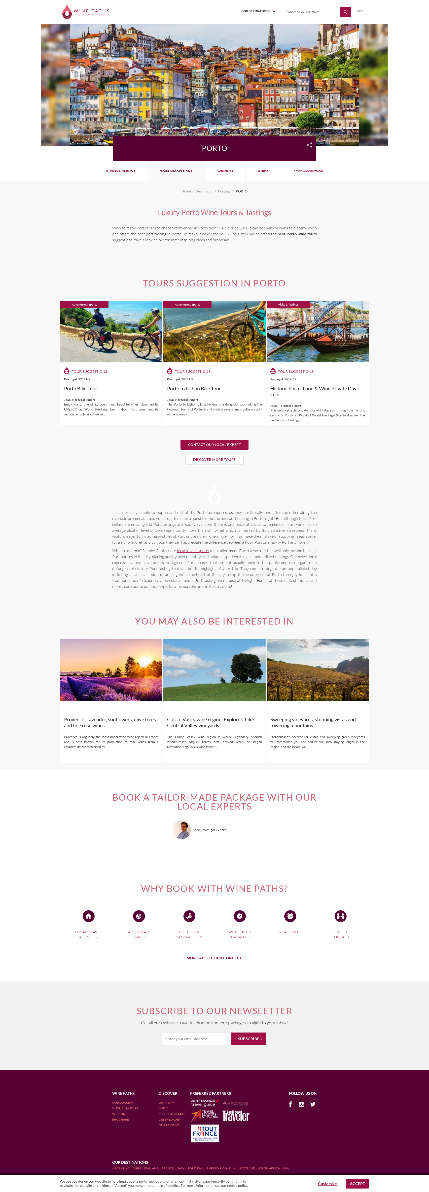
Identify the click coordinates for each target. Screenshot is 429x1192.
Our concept (123, 1102)
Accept (357, 1183)
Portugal (195, 1168)
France (168, 1168)
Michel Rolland (171, 1114)
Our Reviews (169, 1125)
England (151, 1168)
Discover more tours (214, 459)
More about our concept (214, 958)
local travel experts (193, 550)
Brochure (120, 1119)
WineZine (119, 1114)
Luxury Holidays (121, 171)
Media (164, 1108)
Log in (359, 11)
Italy (181, 1168)
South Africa (269, 1168)
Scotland (247, 1168)
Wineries (225, 171)
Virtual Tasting (125, 1108)
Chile (137, 1168)
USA (286, 1168)
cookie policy (237, 1185)
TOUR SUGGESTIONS (176, 171)
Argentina (121, 1168)
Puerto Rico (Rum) (222, 1168)
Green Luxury (170, 1119)
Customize (327, 1183)
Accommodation (308, 171)
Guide (263, 171)
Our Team (166, 1102)
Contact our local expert (214, 444)
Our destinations (256, 11)
